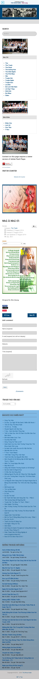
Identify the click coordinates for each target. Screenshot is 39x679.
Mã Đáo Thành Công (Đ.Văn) (11, 635)
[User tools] (34, 226)
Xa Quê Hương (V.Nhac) (10, 584)
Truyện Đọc (9, 82)
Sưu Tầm (8, 127)
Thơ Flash (8, 67)
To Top (20, 677)
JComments (19, 391)
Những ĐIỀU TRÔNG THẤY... (11, 600)
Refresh (4, 379)
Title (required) (7, 351)
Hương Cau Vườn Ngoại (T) (11, 573)
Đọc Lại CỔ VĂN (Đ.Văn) (10, 578)
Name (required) (7, 329)
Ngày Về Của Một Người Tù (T (12, 589)
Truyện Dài (9, 78)
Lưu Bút (8, 85)
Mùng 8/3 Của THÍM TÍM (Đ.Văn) (13, 555)
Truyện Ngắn (9, 80)
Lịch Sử (7, 125)
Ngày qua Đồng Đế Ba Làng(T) (12, 665)
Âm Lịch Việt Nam (11, 87)
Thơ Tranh (8, 65)
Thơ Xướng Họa (10, 69)
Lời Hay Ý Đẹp (10, 89)
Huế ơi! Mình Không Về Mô (11, 550)
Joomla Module (7, 167)
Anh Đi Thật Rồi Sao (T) (10, 594)
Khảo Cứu (8, 123)
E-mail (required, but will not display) (13, 336)
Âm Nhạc (8, 93)
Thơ (6, 63)
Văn (6, 76)
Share (5, 306)
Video (7, 95)
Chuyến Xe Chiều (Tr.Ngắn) (11, 653)
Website (5, 344)
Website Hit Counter (19, 177)
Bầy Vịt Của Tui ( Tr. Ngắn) (11, 568)
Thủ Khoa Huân (27, 672)
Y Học (7, 129)
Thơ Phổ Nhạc (10, 74)
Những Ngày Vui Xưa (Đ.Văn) (11, 647)
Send (4, 387)
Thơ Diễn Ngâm (10, 72)
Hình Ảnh (8, 91)
